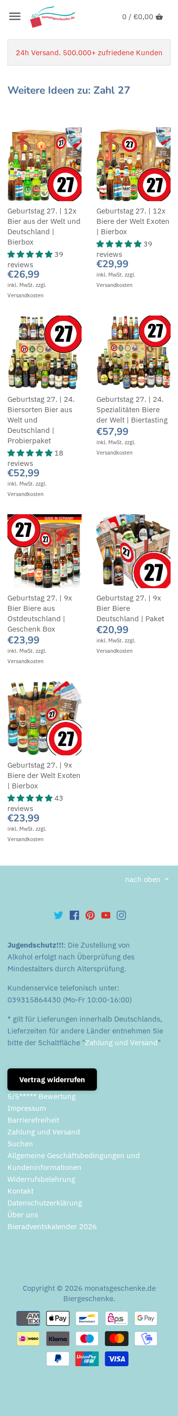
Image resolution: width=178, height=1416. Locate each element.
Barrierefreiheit (33, 1120)
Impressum (26, 1108)
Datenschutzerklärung (44, 1202)
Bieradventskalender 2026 (52, 1226)
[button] (30, 254)
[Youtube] (106, 915)
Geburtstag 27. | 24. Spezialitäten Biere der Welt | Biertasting (132, 409)
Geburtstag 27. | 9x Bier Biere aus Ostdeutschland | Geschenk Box (39, 613)
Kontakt (20, 1191)
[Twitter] (58, 915)
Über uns (22, 1214)
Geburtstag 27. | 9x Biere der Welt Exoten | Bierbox (44, 775)
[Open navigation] (14, 16)
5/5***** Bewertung (41, 1096)
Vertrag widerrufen (52, 1079)
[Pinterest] (90, 915)
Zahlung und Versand (121, 1042)
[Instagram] (121, 915)
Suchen (20, 1143)
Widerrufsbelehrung (41, 1179)
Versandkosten (25, 295)
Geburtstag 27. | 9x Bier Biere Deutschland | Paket (130, 608)
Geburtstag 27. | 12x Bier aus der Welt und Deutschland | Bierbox (44, 226)
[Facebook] (74, 915)
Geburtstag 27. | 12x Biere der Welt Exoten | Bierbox (133, 221)
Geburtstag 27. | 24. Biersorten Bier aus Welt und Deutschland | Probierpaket (41, 419)
